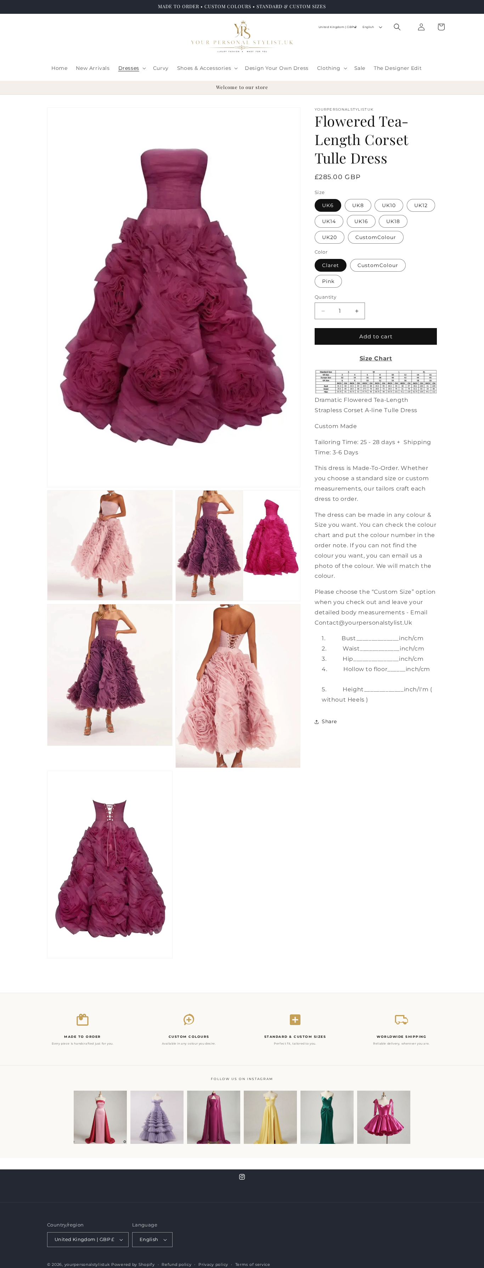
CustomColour (375, 237)
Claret (330, 265)
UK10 (389, 205)
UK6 (328, 205)
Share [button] (329, 721)
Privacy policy (213, 1264)
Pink (328, 281)
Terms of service (252, 1264)
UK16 (361, 221)
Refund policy (176, 1264)
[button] (131, 68)
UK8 (358, 205)
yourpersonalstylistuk (87, 1264)
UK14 (329, 221)
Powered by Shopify (133, 1264)
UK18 (393, 221)
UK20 (329, 237)
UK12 (421, 205)
